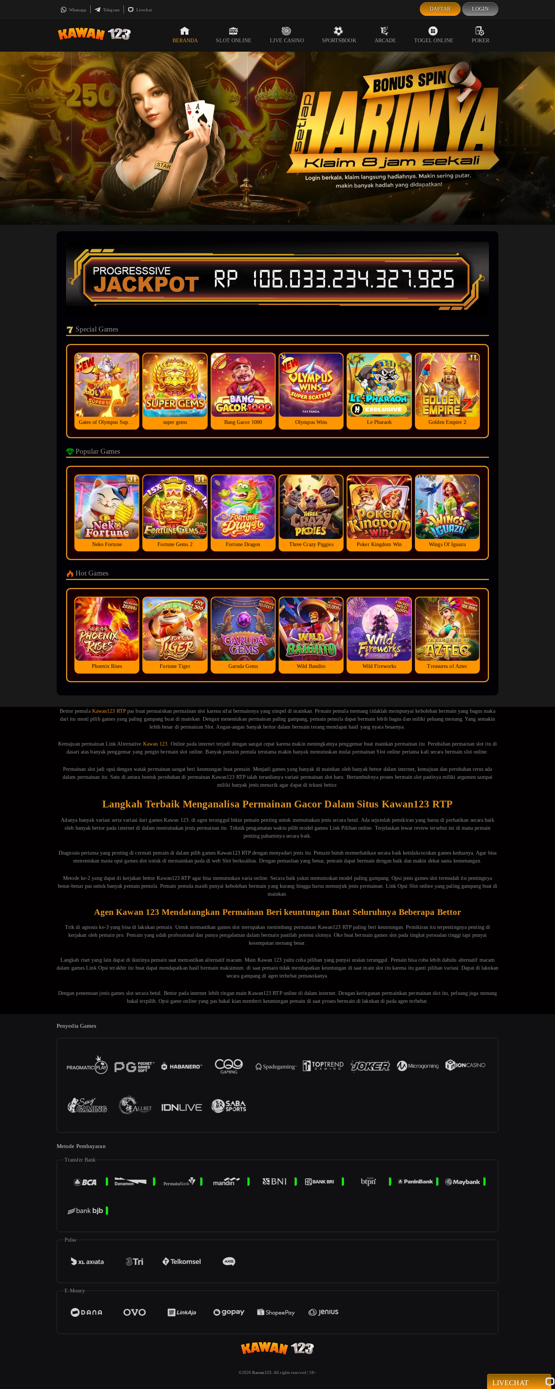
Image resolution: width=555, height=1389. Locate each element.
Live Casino (287, 40)
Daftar (440, 9)
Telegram (111, 10)
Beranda (185, 40)
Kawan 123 (155, 744)
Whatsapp (77, 10)
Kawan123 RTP (109, 711)
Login (480, 9)
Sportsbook (339, 40)
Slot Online (233, 40)
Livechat (143, 10)
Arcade (385, 40)
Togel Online (433, 40)
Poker (481, 40)
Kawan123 (261, 1372)
